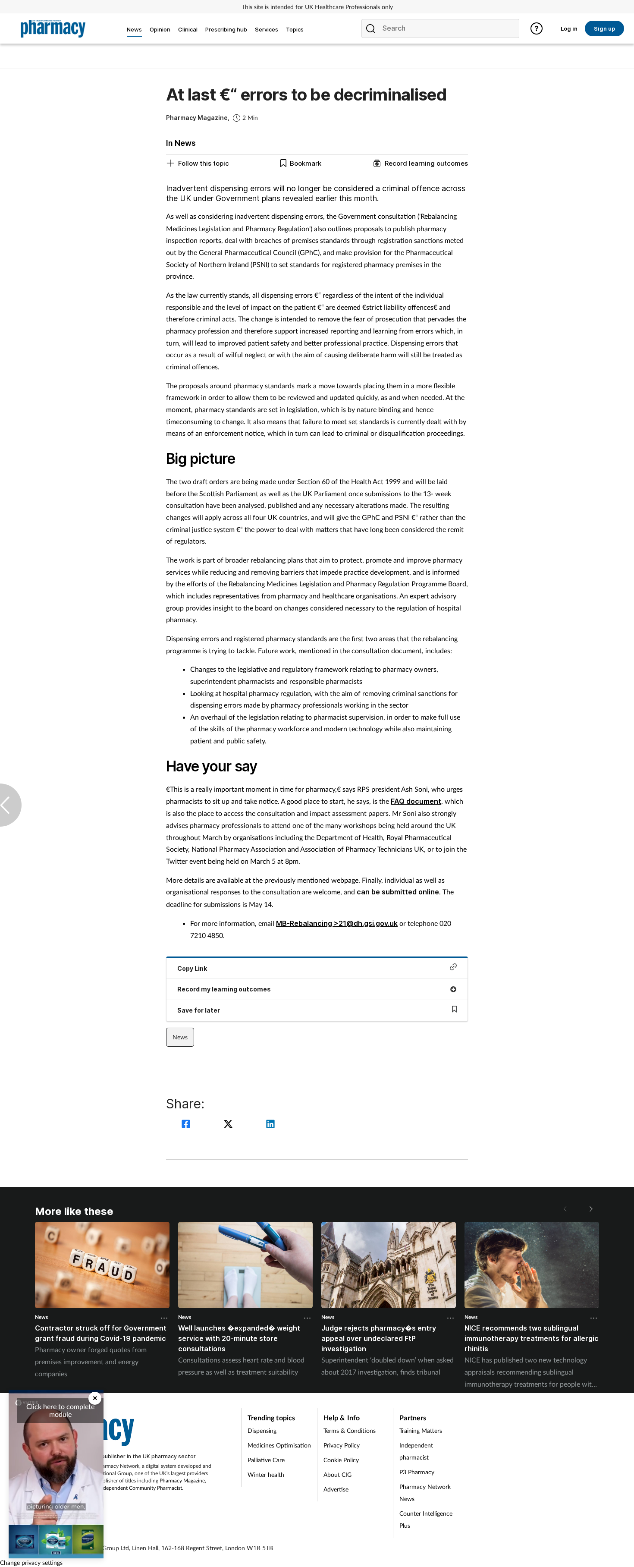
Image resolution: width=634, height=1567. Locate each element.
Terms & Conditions (349, 1430)
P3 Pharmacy (416, 1472)
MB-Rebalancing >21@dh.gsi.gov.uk (337, 923)
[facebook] (187, 1125)
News (180, 1037)
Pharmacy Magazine (182, 1480)
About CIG (337, 1474)
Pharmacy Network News (425, 1492)
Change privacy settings (31, 1562)
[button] (590, 1209)
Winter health (266, 1474)
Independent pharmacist (416, 1451)
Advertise (335, 1489)
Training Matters (420, 1430)
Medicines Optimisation (279, 1445)
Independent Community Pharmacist (140, 1488)
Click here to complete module (60, 1410)
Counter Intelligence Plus (425, 1519)
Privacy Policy (341, 1445)
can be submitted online (398, 891)
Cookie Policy (341, 1459)
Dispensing (262, 1430)
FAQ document (416, 801)
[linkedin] (270, 1125)
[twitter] (229, 1125)
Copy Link (192, 968)
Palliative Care (266, 1459)
